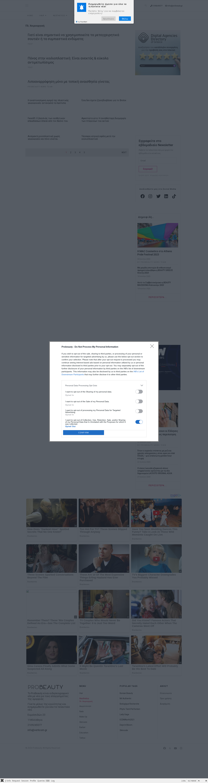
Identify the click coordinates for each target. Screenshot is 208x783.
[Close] (153, 347)
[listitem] (104, 385)
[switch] (139, 392)
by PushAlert (82, 22)
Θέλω (125, 18)
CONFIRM (83, 433)
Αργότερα (108, 18)
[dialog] (104, 391)
